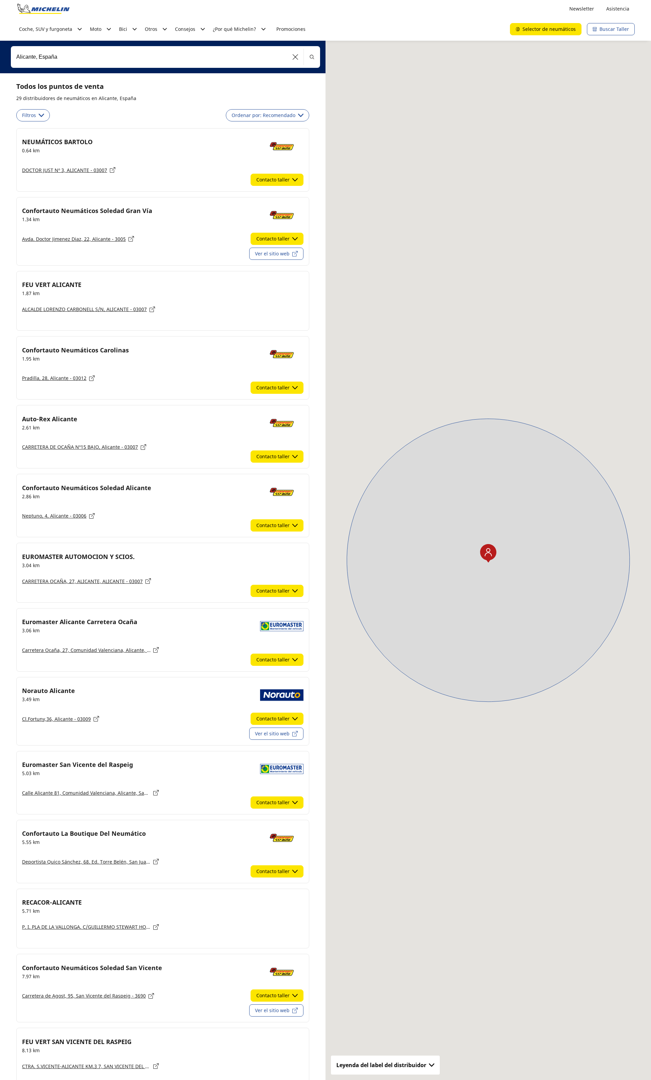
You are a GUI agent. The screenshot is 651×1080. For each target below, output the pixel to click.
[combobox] (165, 57)
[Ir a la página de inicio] (43, 9)
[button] (295, 57)
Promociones (290, 29)
